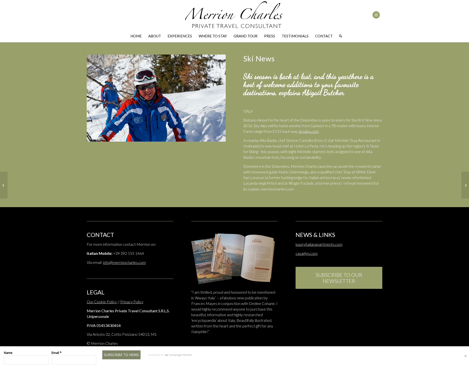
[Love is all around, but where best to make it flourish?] (465, 185)
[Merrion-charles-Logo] (234, 15)
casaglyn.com (307, 253)
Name (8, 352)
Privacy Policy (131, 301)
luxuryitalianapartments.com (319, 244)
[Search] (339, 36)
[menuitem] (136, 36)
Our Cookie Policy (102, 301)
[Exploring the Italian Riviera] (4, 185)
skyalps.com (308, 131)
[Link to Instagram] (376, 15)
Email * (57, 352)
